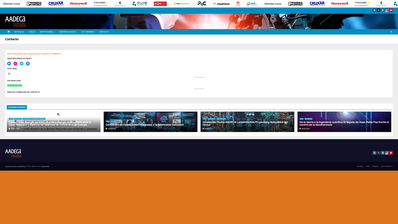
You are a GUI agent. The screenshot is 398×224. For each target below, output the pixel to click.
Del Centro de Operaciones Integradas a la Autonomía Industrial (145, 124)
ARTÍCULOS (19, 32)
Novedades (17, 118)
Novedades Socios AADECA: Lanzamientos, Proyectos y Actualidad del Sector (245, 123)
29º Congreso (88, 32)
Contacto (104, 32)
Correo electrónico (386, 166)
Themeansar (45, 166)
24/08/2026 (15, 128)
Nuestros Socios (67, 32)
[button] (391, 32)
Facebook (360, 166)
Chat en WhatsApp (14, 85)
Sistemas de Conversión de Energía (34, 118)
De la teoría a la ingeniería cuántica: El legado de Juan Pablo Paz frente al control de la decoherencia (344, 123)
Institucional (47, 32)
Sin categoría (221, 118)
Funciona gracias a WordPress (15, 166)
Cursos (32, 32)
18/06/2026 (306, 128)
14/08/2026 (112, 128)
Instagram (375, 166)
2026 (10, 118)
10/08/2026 (209, 128)
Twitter (367, 166)
